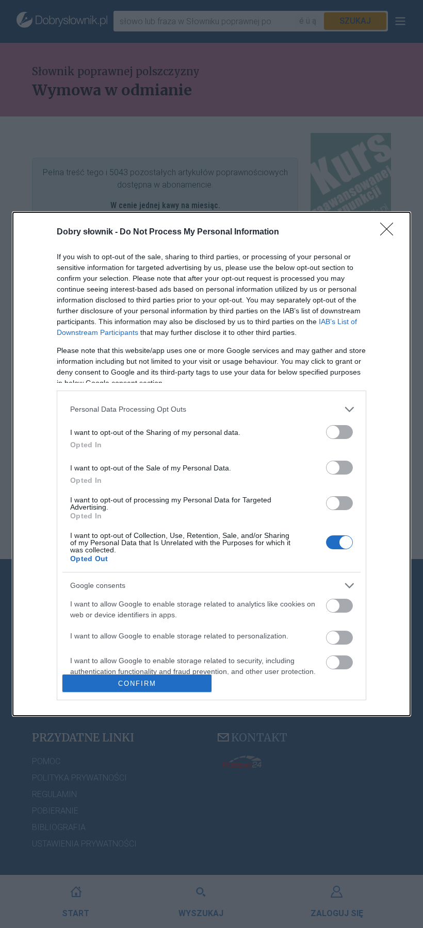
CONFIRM (137, 683)
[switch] (339, 432)
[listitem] (211, 409)
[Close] (390, 232)
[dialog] (211, 464)
